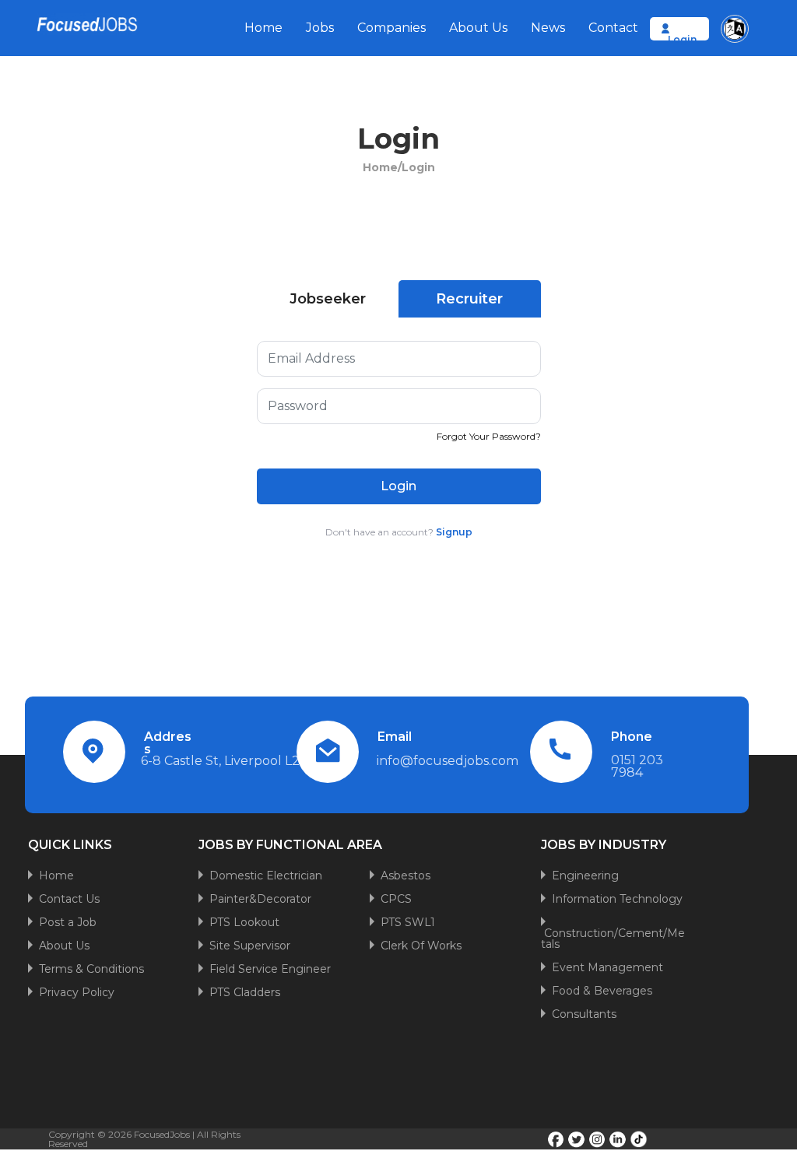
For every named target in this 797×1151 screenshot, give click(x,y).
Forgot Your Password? (489, 436)
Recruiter (469, 298)
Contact (613, 27)
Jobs (320, 27)
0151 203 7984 (637, 766)
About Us (478, 27)
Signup (454, 532)
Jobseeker (328, 298)
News (548, 27)
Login (682, 39)
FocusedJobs (162, 1134)
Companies (391, 27)
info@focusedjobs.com (447, 760)
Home (263, 27)
